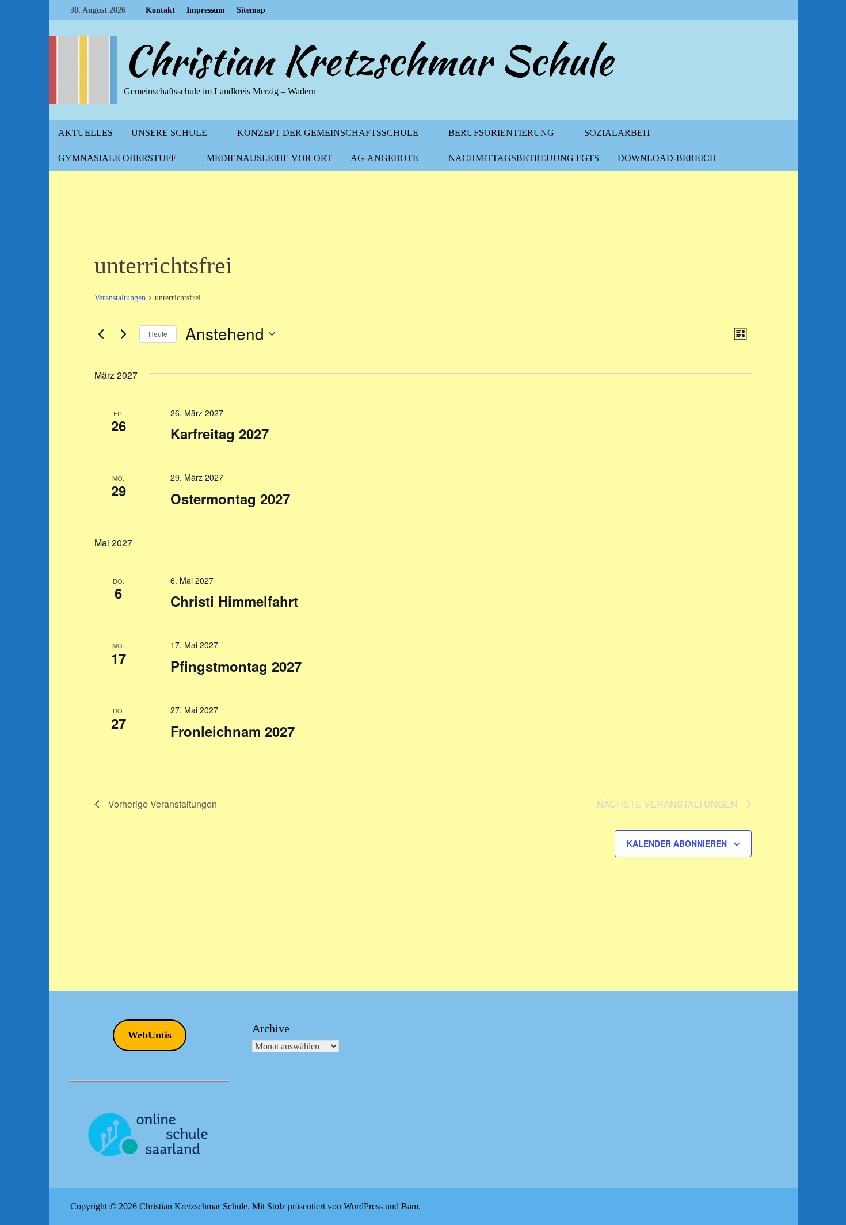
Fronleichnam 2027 (232, 731)
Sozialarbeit (617, 133)
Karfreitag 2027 (219, 433)
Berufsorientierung (501, 133)
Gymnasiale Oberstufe (117, 158)
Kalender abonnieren (677, 843)
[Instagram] (770, 9)
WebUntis (150, 1035)
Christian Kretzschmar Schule (368, 60)
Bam (409, 1206)
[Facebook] (756, 9)
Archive (270, 1028)
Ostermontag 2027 (230, 498)
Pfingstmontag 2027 (236, 666)
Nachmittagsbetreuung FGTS (523, 158)
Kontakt (160, 10)
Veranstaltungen (120, 298)
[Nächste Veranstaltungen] (124, 334)
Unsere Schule (169, 133)
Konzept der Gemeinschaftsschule (327, 133)
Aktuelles (85, 133)
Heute (157, 333)
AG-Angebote (384, 158)
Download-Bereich (667, 158)
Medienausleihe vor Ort (269, 158)
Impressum (205, 10)
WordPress (363, 1206)
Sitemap (251, 10)
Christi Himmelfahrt (234, 601)
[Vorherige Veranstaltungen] (101, 334)
